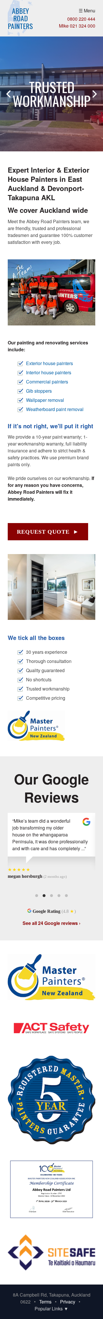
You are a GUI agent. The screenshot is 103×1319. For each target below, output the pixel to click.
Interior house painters (48, 372)
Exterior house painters (49, 363)
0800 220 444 (81, 19)
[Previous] (9, 94)
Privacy (67, 1301)
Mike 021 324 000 (77, 25)
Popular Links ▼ (51, 1308)
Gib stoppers (39, 390)
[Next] (94, 94)
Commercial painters (47, 381)
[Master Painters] (36, 739)
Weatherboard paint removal (55, 409)
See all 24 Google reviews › (51, 923)
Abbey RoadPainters (20, 18)
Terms (45, 1301)
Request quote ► (48, 532)
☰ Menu (87, 10)
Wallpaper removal (45, 400)
